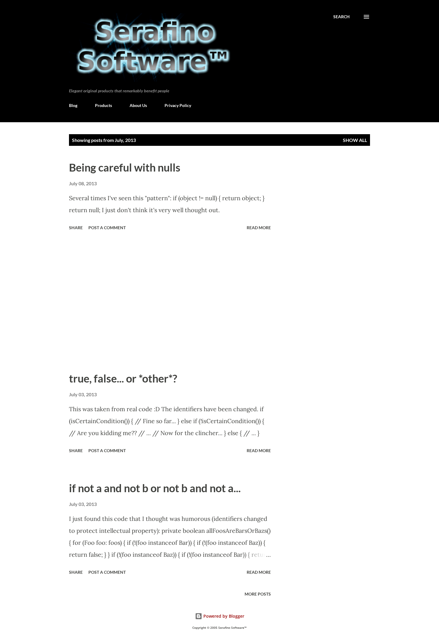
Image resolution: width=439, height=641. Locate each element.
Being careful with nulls (124, 167)
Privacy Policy (178, 105)
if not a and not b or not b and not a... (155, 488)
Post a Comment (107, 227)
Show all (355, 140)
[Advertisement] (170, 304)
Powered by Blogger (223, 616)
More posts (258, 593)
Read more (259, 227)
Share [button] (76, 227)
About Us (138, 105)
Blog (73, 105)
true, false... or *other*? (123, 378)
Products (103, 105)
